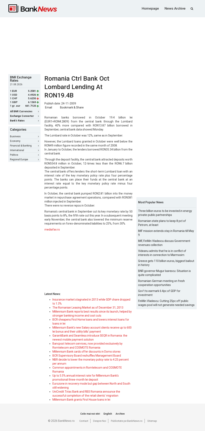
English (108, 413)
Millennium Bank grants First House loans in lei (81, 399)
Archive (120, 413)
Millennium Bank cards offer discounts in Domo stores (86, 351)
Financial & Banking (21, 145)
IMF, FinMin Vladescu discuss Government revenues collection (164, 243)
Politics (14, 154)
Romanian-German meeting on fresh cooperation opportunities (161, 283)
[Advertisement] (105, 45)
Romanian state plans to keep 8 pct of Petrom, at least (162, 223)
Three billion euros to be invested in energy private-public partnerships (165, 213)
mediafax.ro (52, 229)
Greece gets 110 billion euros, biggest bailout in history (166, 263)
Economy (15, 141)
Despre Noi (99, 420)
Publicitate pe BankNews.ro (127, 420)
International (17, 150)
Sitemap (152, 420)
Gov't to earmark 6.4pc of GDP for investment (159, 293)
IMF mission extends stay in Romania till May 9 (166, 233)
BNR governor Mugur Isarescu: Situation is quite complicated (164, 273)
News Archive (175, 8)
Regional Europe (19, 159)
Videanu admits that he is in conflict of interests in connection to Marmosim (162, 253)
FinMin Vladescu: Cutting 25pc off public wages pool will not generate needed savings (166, 303)
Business (15, 136)
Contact (83, 420)
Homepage (150, 8)
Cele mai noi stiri (90, 413)
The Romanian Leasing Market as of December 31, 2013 (87, 307)
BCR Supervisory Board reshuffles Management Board (86, 355)
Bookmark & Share (72, 107)
